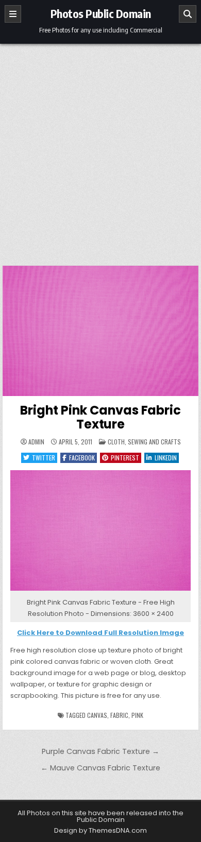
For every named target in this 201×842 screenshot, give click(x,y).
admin (36, 442)
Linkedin (166, 457)
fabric (119, 715)
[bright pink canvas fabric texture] (100, 591)
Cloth (116, 441)
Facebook (82, 457)
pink (137, 715)
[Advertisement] (100, 149)
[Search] (187, 14)
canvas (97, 715)
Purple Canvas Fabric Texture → (100, 751)
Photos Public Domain (101, 13)
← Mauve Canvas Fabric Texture (100, 768)
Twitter (43, 457)
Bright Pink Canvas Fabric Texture (100, 417)
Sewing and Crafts (154, 441)
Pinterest (125, 457)
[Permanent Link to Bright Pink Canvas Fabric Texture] (100, 331)
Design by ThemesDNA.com (100, 830)
